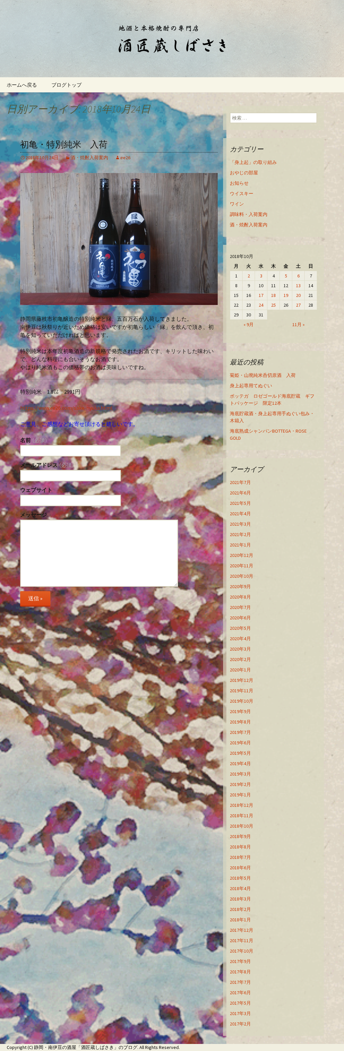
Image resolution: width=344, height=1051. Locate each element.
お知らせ (239, 183)
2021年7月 (240, 482)
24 (261, 305)
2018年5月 (240, 878)
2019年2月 (240, 784)
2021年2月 (240, 534)
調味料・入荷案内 (248, 214)
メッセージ (33, 514)
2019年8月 (240, 722)
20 (298, 295)
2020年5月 (240, 628)
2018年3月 (240, 899)
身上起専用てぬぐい (251, 386)
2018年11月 (241, 816)
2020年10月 (241, 576)
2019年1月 (240, 795)
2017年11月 (241, 940)
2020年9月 (240, 586)
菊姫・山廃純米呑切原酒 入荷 (263, 375)
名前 (33, 440)
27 (298, 305)
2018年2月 (240, 909)
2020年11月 (241, 566)
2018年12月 (241, 805)
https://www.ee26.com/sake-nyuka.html (66, 407)
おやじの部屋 (244, 173)
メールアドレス (47, 465)
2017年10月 (241, 951)
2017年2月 (240, 1024)
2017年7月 (240, 982)
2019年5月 (240, 753)
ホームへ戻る (22, 85)
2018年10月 (241, 826)
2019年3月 (240, 774)
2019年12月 (241, 680)
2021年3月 (240, 524)
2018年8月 (240, 847)
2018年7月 (240, 857)
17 (261, 295)
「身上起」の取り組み (253, 162)
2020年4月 (240, 639)
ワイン (237, 204)
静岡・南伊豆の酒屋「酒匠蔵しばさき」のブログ (85, 1047)
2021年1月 (240, 545)
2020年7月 (240, 607)
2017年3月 (240, 1013)
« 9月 (249, 324)
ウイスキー (241, 193)
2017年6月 (240, 993)
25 (273, 305)
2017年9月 (240, 961)
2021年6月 (240, 493)
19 (286, 295)
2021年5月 (240, 503)
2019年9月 (240, 711)
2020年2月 (240, 659)
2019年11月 (241, 691)
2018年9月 (240, 836)
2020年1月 (240, 670)
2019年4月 (240, 763)
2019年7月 (240, 732)
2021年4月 (240, 514)
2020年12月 (241, 555)
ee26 (125, 158)
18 (273, 295)
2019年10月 (241, 701)
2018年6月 (240, 868)
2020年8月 (240, 597)
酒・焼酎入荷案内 (89, 158)
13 (298, 285)
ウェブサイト (36, 489)
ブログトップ (66, 85)
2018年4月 (240, 888)
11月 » (298, 324)
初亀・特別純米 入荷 (64, 144)
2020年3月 (240, 649)
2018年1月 (240, 920)
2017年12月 (241, 930)
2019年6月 (240, 743)
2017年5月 (240, 1003)
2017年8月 (240, 972)
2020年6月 (240, 618)
